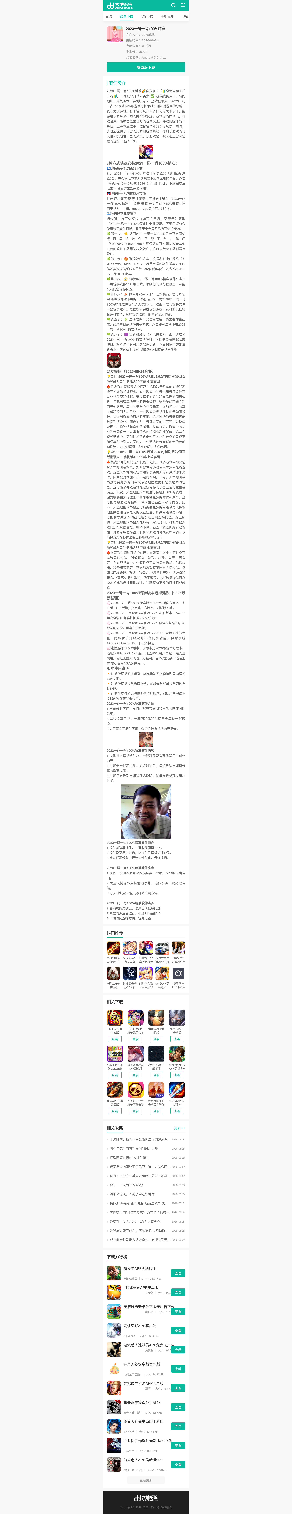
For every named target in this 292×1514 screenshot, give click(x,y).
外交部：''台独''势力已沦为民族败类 (135, 1221)
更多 (177, 1128)
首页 (109, 16)
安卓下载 (126, 16)
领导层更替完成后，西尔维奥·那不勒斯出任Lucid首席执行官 (140, 1230)
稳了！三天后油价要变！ (127, 1185)
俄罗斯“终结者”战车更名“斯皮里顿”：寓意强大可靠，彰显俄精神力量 (140, 1203)
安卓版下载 (146, 67)
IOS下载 (147, 16)
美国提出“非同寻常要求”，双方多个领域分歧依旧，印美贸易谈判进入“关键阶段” (140, 1212)
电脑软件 (188, 16)
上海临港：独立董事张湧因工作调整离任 (138, 1139)
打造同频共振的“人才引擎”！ (130, 1157)
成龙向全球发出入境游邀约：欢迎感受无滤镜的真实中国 (140, 1239)
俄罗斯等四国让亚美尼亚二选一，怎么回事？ (140, 1166)
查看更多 (146, 1480)
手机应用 (167, 16)
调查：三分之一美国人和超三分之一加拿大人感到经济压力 (140, 1176)
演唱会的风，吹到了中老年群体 (132, 1194)
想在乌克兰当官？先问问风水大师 (134, 1148)
